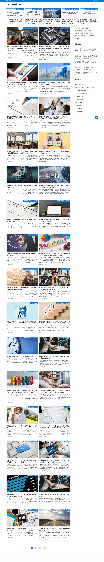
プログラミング (84, 28)
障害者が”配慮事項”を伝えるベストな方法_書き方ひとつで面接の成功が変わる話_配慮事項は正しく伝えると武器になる (86, 57)
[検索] (97, 1)
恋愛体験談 (80, 108)
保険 (86, 30)
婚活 (82, 33)
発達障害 (77, 35)
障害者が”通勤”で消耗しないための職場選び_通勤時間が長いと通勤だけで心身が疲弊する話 (86, 50)
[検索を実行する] (96, 117)
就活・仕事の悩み (82, 93)
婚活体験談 (80, 105)
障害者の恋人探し (81, 102)
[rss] (95, 1)
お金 (79, 28)
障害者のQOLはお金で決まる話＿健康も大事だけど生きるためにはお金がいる (86, 68)
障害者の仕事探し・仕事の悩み (85, 87)
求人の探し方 (81, 96)
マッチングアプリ (79, 30)
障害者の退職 (81, 99)
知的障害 (83, 35)
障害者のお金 (80, 84)
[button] (47, 25)
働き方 (89, 30)
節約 (87, 35)
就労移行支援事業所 (88, 33)
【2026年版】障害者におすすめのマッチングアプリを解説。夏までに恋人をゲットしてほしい (86, 63)
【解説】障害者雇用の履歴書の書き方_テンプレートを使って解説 (86, 73)
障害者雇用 (77, 38)
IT (75, 28)
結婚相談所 (80, 111)
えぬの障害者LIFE (14, 4)
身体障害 (92, 35)
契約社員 (77, 33)
